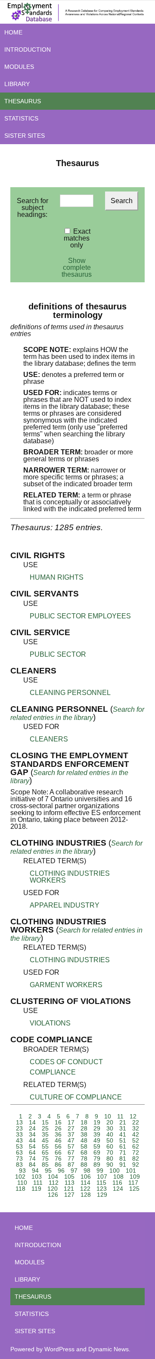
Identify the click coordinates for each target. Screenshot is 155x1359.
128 (86, 1194)
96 (61, 1170)
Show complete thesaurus (77, 267)
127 (69, 1194)
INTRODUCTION (27, 49)
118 (20, 1188)
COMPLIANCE (53, 1072)
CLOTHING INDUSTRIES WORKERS (70, 877)
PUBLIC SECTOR (58, 654)
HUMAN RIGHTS (57, 577)
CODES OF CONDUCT (66, 1062)
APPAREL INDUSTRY (64, 905)
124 (118, 1188)
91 (122, 1164)
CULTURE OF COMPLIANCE (76, 1097)
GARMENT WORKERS (66, 984)
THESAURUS (22, 101)
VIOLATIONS (50, 1023)
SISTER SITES (24, 135)
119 (36, 1188)
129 (102, 1194)
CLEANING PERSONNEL (70, 692)
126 (53, 1194)
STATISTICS (21, 118)
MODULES (19, 66)
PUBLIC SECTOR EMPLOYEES (80, 616)
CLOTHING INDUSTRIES (70, 960)
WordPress (59, 1349)
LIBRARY (17, 83)
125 (134, 1188)
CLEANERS (49, 739)
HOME (13, 32)
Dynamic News (108, 1349)
